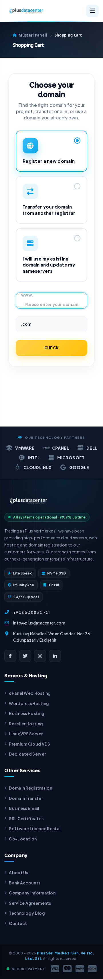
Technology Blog (27, 913)
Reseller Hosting (26, 723)
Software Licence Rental (35, 828)
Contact (18, 923)
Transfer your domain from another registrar (49, 210)
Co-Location (23, 838)
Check (51, 348)
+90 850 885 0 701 (32, 612)
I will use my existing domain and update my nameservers (49, 265)
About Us (18, 872)
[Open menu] (92, 11)
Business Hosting (26, 713)
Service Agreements (30, 903)
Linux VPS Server (26, 733)
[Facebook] (10, 656)
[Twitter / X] (25, 656)
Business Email (24, 808)
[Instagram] (40, 656)
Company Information (32, 892)
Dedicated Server (27, 753)
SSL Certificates (26, 818)
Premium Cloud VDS (29, 743)
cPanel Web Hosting (30, 693)
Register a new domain (49, 161)
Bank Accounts (24, 882)
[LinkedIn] (55, 656)
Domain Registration (30, 787)
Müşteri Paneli (33, 35)
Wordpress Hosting (29, 703)
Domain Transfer (26, 798)
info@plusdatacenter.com (39, 622)
